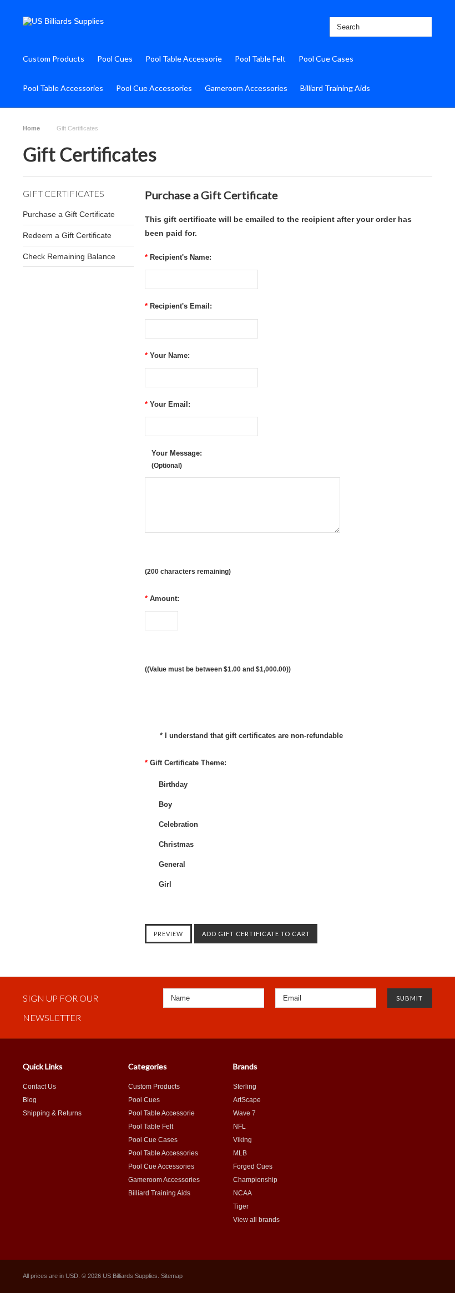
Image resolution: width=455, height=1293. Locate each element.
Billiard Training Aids (335, 88)
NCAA (242, 1193)
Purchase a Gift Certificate (69, 214)
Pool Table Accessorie (183, 58)
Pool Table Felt (260, 58)
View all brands (256, 1220)
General (170, 864)
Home (31, 128)
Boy (164, 804)
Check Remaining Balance (69, 256)
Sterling (244, 1086)
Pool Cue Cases (326, 58)
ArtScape (247, 1100)
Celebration (177, 824)
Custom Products (53, 58)
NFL (239, 1126)
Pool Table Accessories (63, 88)
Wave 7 (244, 1113)
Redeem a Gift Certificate (67, 235)
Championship (255, 1180)
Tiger (241, 1206)
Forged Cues (252, 1166)
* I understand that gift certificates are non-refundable (250, 735)
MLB (240, 1153)
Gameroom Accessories (246, 88)
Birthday (172, 784)
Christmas (175, 844)
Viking (242, 1140)
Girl (163, 884)
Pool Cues (115, 58)
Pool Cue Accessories (154, 88)
